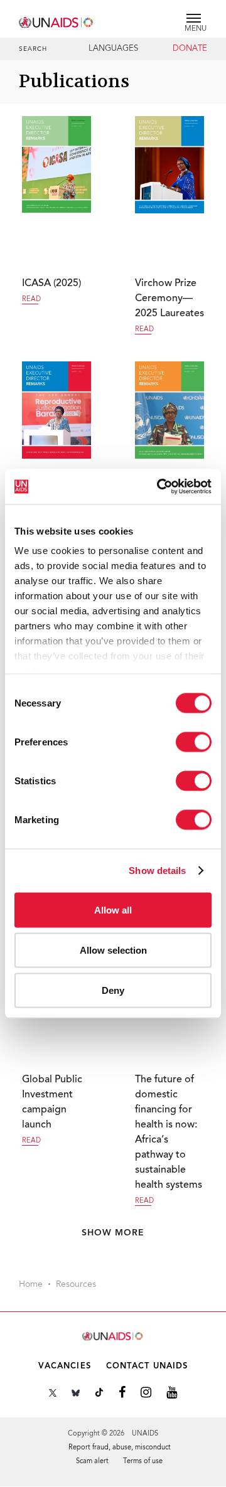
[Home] (56, 20)
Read (31, 299)
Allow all (113, 909)
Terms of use (143, 1461)
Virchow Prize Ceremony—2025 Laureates (169, 299)
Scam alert (92, 1461)
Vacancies (64, 1366)
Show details (157, 870)
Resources (76, 1285)
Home (31, 1285)
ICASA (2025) (51, 284)
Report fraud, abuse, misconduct (119, 1447)
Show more (113, 1233)
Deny (113, 989)
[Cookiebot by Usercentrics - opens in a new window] (159, 487)
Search (33, 49)
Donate (190, 49)
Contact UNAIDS (147, 1366)
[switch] (194, 742)
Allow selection (113, 949)
